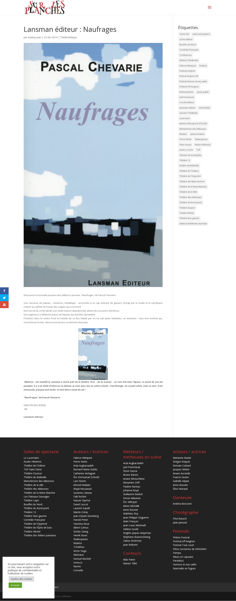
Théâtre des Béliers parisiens (40, 535)
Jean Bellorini (130, 544)
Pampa (177, 552)
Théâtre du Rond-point (191, 202)
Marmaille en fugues (184, 568)
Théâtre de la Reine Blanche (193, 186)
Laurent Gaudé (81, 508)
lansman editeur (187, 107)
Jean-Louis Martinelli (134, 525)
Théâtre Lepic (31, 500)
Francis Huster (181, 477)
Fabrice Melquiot (188, 65)
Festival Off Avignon (189, 86)
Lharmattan (204, 107)
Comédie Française (189, 49)
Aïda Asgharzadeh (83, 465)
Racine (77, 566)
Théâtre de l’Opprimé (35, 523)
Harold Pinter (80, 519)
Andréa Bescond (182, 503)
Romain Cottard (182, 465)
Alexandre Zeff (131, 482)
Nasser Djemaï (81, 500)
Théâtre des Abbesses (190, 197)
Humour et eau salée (184, 564)
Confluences (186, 55)
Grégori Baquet (181, 461)
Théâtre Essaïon (187, 207)
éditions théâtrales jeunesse (193, 223)
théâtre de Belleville (189, 165)
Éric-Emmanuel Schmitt (86, 477)
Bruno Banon (130, 474)
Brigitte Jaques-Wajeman (137, 533)
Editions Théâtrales (189, 60)
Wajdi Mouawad (82, 488)
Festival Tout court (183, 545)
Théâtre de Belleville (35, 477)
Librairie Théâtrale (188, 112)
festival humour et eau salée (193, 81)
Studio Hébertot (202, 144)
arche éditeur (186, 39)
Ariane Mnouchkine (134, 478)
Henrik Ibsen (80, 535)
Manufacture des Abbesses (193, 128)
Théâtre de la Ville (188, 191)
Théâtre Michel (187, 213)
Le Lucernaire (31, 457)
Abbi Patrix (129, 559)
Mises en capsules (183, 556)
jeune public (203, 92)
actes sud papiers (201, 34)
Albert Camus (80, 527)
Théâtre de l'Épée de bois (192, 181)
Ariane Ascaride (181, 473)
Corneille (78, 570)
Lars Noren (79, 481)
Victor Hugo (80, 551)
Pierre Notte (185, 139)
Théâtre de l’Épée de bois (38, 527)
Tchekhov (78, 547)
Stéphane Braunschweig (136, 537)
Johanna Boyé (131, 490)
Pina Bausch (180, 518)
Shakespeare (201, 139)
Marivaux (78, 554)
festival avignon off (189, 76)
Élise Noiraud (180, 488)
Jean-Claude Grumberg (86, 516)
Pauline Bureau (131, 486)
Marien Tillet (130, 563)
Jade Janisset (180, 522)
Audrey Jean (34, 37)
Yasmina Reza (81, 523)
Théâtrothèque (68, 37)
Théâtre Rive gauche (189, 218)
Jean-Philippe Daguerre (136, 517)
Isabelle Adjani (181, 481)
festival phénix (186, 92)
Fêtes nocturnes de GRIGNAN (189, 549)
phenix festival (197, 134)
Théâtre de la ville (33, 485)
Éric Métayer (130, 502)
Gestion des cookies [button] (21, 578)
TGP (198, 149)
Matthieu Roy (130, 513)
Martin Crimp (80, 512)
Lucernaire (185, 118)
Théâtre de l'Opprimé (190, 176)
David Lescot (80, 504)
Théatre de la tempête (190, 155)
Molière (183, 134)
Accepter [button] (15, 585)
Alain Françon (130, 521)
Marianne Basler (182, 457)
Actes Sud (184, 34)
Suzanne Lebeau (82, 492)
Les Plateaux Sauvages (36, 496)
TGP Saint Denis (33, 469)
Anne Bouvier (130, 509)
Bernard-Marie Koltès (85, 469)
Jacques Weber (181, 469)
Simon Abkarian (132, 498)
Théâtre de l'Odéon (189, 170)
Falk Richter (79, 496)
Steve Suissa (185, 144)
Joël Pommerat (187, 97)
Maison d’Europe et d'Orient (193, 123)
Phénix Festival (181, 537)
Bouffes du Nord (188, 44)
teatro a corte (186, 149)
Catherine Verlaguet (84, 473)
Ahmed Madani (81, 485)
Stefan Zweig (80, 531)
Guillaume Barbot (133, 494)
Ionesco (77, 562)
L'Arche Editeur (187, 102)
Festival (203, 65)
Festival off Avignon (184, 541)
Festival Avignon (187, 70)
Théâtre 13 (185, 160)
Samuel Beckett (82, 558)
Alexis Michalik (131, 506)
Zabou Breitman (132, 540)
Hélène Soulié (130, 529)
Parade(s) (178, 560)
